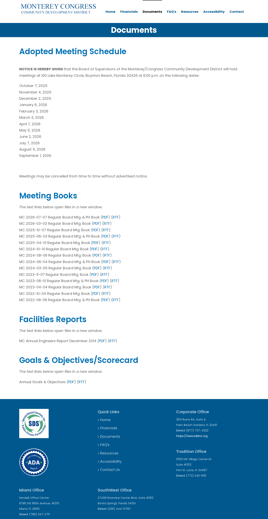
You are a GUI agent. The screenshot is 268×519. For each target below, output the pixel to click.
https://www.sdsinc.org (192, 436)
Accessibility (214, 11)
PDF (105, 217)
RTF (116, 217)
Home (110, 11)
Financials (129, 11)
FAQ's (171, 11)
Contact (237, 11)
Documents (152, 11)
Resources (189, 11)
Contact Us (110, 469)
